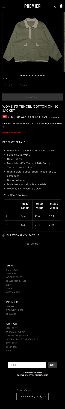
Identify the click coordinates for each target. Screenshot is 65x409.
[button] (3, 6)
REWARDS (11, 314)
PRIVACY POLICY (15, 331)
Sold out (32, 96)
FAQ (8, 350)
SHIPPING (12, 346)
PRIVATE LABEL (15, 310)
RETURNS (11, 343)
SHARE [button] (34, 243)
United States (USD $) (30, 396)
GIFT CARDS (13, 292)
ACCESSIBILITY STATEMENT (22, 339)
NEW (9, 284)
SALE (9, 288)
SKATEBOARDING (16, 281)
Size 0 (8, 85)
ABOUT (10, 306)
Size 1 (23, 85)
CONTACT (12, 328)
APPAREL (11, 273)
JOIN (52, 365)
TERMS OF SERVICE (17, 335)
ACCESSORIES (14, 277)
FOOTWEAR (12, 269)
